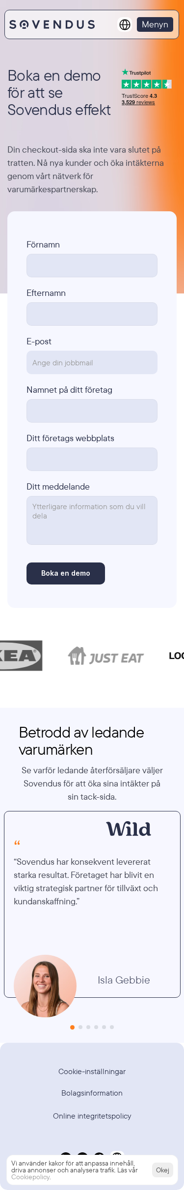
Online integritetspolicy (92, 1116)
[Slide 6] (112, 1027)
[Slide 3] (88, 1027)
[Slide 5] (104, 1027)
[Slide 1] (72, 1027)
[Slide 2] (80, 1027)
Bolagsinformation (92, 1093)
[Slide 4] (96, 1027)
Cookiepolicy (30, 1176)
